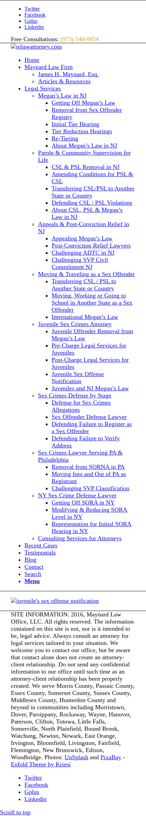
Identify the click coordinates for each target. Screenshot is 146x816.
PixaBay (111, 757)
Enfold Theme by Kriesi (41, 764)
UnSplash (76, 757)
